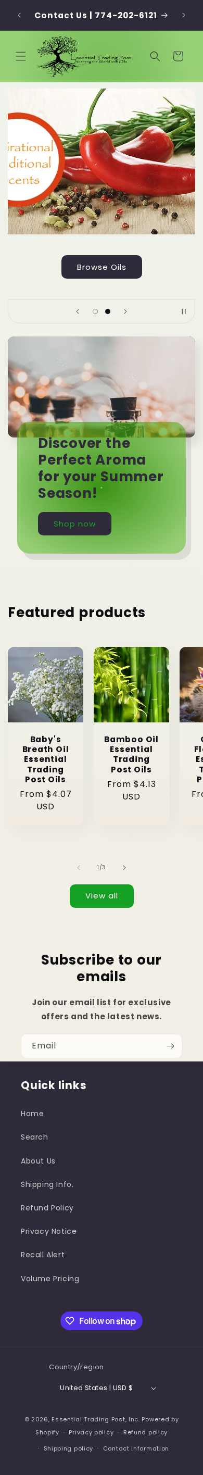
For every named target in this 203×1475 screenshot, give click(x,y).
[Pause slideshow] (183, 311)
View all (101, 895)
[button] (20, 56)
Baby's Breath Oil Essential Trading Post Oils (45, 759)
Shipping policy (69, 1448)
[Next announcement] (183, 15)
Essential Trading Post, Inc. (96, 1419)
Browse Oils (101, 266)
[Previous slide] (77, 311)
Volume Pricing (50, 1278)
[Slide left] (78, 867)
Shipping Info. (47, 1184)
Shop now (75, 523)
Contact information (136, 1448)
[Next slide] (125, 311)
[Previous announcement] (19, 15)
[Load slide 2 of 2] (108, 311)
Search (34, 1137)
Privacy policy (91, 1432)
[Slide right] (124, 867)
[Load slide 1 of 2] (95, 311)
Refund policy (145, 1432)
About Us (38, 1161)
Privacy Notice (49, 1231)
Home (32, 1113)
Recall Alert (43, 1254)
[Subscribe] (170, 1046)
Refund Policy (47, 1208)
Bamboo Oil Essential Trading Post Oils (131, 754)
